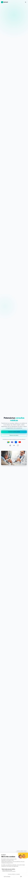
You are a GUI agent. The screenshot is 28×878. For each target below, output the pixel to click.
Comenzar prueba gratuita (14, 431)
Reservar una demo (14, 435)
